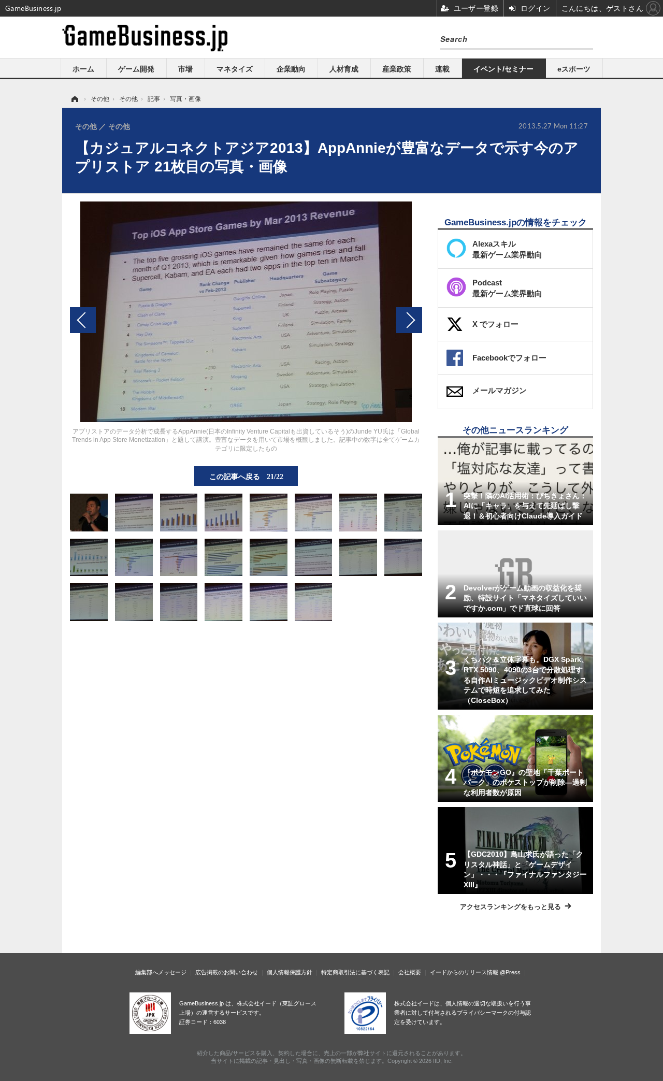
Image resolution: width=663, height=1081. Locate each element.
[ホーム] (74, 99)
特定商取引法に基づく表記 (355, 972)
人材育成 (343, 69)
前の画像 (83, 320)
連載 (442, 69)
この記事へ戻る (246, 476)
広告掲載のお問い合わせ (226, 972)
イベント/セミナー (503, 69)
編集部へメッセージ (160, 972)
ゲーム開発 (136, 69)
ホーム (83, 69)
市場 (185, 69)
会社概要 (409, 972)
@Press (510, 972)
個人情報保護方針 (289, 972)
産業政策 (396, 69)
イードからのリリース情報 (464, 972)
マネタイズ (235, 69)
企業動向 (291, 69)
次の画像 (409, 320)
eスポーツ (573, 69)
